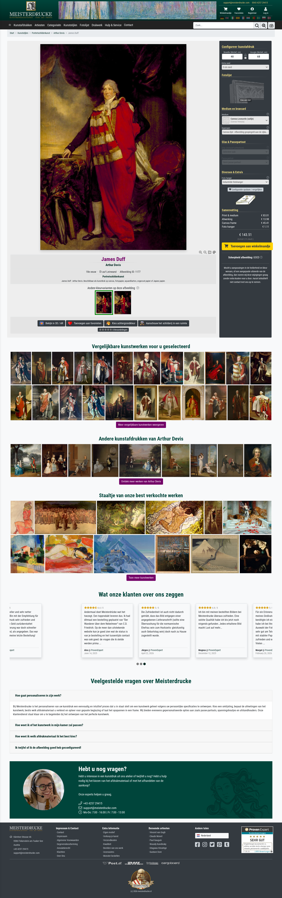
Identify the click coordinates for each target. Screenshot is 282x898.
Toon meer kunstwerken (141, 577)
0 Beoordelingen (119, 329)
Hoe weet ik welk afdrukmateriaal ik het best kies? (46, 736)
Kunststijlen (70, 25)
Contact (128, 25)
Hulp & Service (113, 25)
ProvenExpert (45, 650)
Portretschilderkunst (41, 33)
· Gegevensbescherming (67, 844)
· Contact (60, 832)
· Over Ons (60, 856)
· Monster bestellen (111, 856)
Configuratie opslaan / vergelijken (246, 189)
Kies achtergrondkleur (122, 323)
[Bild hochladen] (271, 25)
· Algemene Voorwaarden (67, 840)
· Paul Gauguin (155, 840)
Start (12, 33)
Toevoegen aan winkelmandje (249, 246)
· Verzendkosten (109, 840)
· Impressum (61, 836)
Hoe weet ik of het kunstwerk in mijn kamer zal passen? (49, 725)
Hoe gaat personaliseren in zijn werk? (38, 695)
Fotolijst (84, 25)
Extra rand (226, 63)
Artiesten (40, 25)
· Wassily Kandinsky (157, 844)
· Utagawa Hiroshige (158, 848)
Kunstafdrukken (23, 25)
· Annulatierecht (63, 848)
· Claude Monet (155, 836)
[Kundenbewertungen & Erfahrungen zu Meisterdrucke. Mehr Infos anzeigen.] (257, 839)
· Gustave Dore (155, 852)
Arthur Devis (59, 33)
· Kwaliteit (106, 844)
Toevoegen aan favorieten (86, 323)
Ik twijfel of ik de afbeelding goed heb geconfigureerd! (48, 747)
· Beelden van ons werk (112, 848)
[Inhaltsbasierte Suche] (263, 25)
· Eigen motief (108, 832)
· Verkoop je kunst (110, 836)
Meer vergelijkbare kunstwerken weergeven (141, 424)
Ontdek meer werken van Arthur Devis (141, 481)
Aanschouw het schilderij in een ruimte (165, 323)
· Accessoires (108, 852)
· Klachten (60, 852)
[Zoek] (257, 25)
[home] (9, 25)
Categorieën (54, 25)
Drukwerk (97, 25)
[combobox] (245, 67)
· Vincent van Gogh (157, 832)
